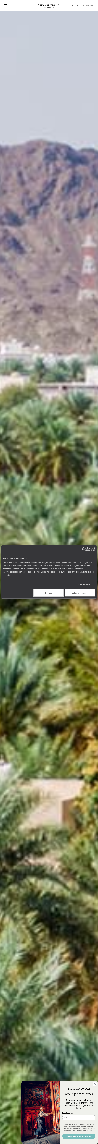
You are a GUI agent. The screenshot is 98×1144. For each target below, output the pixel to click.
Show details (84, 585)
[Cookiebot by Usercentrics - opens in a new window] (84, 549)
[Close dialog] (95, 1084)
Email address (67, 1113)
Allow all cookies (79, 593)
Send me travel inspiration (79, 1136)
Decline (48, 593)
